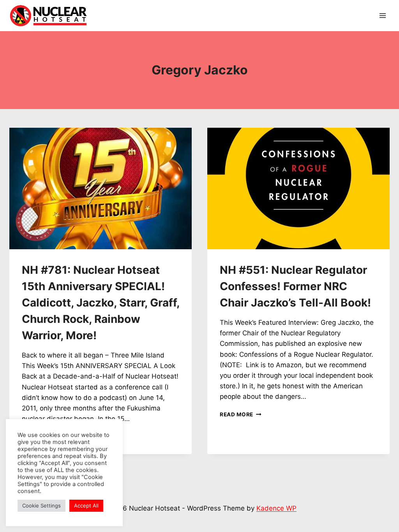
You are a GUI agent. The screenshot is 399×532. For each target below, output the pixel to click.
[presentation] (100, 188)
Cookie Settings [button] (41, 505)
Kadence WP (276, 508)
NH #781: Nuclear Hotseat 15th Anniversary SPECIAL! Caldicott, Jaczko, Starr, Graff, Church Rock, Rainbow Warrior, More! (100, 302)
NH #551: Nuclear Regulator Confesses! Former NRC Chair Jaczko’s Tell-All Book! (295, 286)
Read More (240, 414)
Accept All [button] (86, 505)
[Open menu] (382, 15)
